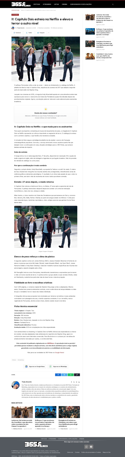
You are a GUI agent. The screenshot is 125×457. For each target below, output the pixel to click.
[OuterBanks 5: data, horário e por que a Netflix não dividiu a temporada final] (90, 56)
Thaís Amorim (20, 28)
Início (22, 10)
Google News (59, 352)
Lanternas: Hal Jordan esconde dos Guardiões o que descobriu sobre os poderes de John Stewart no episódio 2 (21, 423)
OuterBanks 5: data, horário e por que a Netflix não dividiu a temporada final (104, 55)
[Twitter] (5, 94)
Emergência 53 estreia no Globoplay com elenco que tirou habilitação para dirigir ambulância (68, 423)
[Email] (5, 107)
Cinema (64, 4)
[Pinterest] (5, 98)
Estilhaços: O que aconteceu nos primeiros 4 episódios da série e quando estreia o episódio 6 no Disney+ (44, 423)
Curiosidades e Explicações (81, 4)
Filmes (14, 360)
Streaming (47, 4)
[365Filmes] (21, 4)
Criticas (36, 4)
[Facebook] (5, 89)
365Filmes (50, 343)
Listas (56, 4)
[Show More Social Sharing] (48, 32)
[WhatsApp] (5, 102)
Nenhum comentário (44, 28)
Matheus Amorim (17, 428)
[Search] (113, 4)
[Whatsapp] (86, 447)
